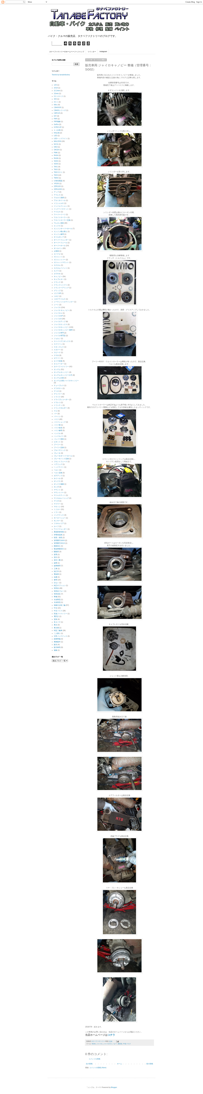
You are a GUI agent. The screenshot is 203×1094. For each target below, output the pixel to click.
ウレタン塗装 (59, 223)
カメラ (56, 271)
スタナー (57, 350)
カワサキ (57, 274)
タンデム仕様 (59, 378)
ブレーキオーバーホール (63, 456)
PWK (56, 153)
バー (55, 414)
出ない (56, 583)
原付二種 (57, 560)
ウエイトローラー (60, 217)
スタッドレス (59, 347)
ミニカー (57, 509)
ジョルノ (57, 338)
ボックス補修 (59, 484)
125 (55, 85)
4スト (56, 102)
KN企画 (57, 133)
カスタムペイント (60, 268)
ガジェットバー (59, 260)
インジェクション (60, 206)
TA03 (56, 175)
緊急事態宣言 (59, 549)
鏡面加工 (57, 546)
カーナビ (57, 254)
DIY (55, 116)
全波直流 (57, 602)
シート (56, 305)
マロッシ (57, 507)
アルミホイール (59, 200)
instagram (103, 51)
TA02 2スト (58, 172)
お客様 (56, 251)
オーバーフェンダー (61, 240)
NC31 (56, 144)
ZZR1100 (57, 186)
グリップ (57, 291)
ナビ (55, 411)
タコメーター (59, 364)
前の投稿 (149, 1064)
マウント (57, 490)
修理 (55, 580)
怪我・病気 (58, 538)
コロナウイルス (59, 299)
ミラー (56, 512)
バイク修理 (58, 430)
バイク (56, 419)
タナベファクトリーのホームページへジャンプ (66, 52)
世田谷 (120, 1044)
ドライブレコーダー (61, 400)
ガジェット (58, 257)
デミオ (56, 391)
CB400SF (57, 107)
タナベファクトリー (61, 367)
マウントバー (59, 492)
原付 (55, 557)
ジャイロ (99, 1044)
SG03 (56, 164)
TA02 (56, 169)
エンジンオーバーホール (63, 229)
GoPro (56, 124)
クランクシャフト (60, 285)
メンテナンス (59, 515)
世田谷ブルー (59, 591)
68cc (55, 105)
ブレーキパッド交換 (61, 459)
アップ (56, 192)
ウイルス (57, 212)
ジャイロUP (58, 316)
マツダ (56, 501)
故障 (55, 563)
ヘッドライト (59, 467)
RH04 (56, 155)
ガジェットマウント (61, 262)
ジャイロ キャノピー (61, 310)
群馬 (55, 554)
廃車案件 (57, 642)
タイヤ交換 (58, 361)
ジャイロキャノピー (110, 1044)
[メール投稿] (117, 1041)
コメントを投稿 (94, 1059)
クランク (57, 282)
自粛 (55, 577)
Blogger (114, 1087)
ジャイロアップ (59, 321)
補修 (55, 650)
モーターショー (59, 518)
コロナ (56, 296)
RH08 (56, 158)
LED (55, 136)
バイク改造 (58, 428)
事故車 (56, 574)
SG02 (94, 1044)
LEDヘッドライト (60, 138)
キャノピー (58, 276)
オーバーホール (59, 246)
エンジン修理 (59, 234)
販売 (55, 645)
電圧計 (56, 616)
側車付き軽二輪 (59, 605)
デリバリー (58, 394)
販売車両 (57, 647)
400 (55, 99)
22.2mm (57, 91)
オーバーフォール (60, 243)
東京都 (56, 628)
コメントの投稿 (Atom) (97, 1068)
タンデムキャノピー (61, 372)
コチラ (111, 1035)
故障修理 (57, 566)
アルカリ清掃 (59, 198)
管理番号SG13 (59, 543)
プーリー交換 (59, 447)
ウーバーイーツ (59, 214)
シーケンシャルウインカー (64, 302)
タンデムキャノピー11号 (63, 375)
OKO (55, 147)
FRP (55, 119)
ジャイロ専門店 (59, 336)
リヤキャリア (59, 523)
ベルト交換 (58, 473)
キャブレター (59, 279)
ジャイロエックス (60, 324)
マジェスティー (59, 495)
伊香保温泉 (58, 535)
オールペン (58, 248)
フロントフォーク (60, 462)
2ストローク (58, 96)
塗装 (55, 619)
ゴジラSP (57, 293)
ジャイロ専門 (59, 333)
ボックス (57, 481)
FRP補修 (57, 122)
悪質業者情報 (59, 532)
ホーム (119, 1064)
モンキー (57, 521)
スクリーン (58, 344)
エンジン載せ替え (60, 231)
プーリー (57, 445)
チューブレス (59, 385)
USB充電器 (58, 181)
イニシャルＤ (59, 203)
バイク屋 (57, 425)
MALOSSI (57, 141)
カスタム (57, 265)
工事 (55, 569)
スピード (57, 352)
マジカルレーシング (61, 498)
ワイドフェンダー (60, 529)
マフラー (57, 504)
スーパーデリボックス (62, 341)
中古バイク (127, 1044)
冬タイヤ (57, 622)
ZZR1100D (58, 189)
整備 (55, 597)
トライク (57, 397)
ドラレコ (57, 402)
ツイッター (92, 52)
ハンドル (57, 433)
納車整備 (57, 639)
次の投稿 (89, 1064)
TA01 (56, 167)
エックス (57, 226)
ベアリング (58, 464)
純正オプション (59, 585)
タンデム (57, 369)
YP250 (56, 184)
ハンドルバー (59, 436)
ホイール (57, 478)
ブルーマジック (59, 450)
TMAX (56, 178)
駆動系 (56, 552)
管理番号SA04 (59, 540)
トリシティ (58, 405)
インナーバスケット (61, 209)
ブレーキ (57, 453)
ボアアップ (58, 476)
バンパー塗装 (59, 439)
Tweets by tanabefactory (61, 75)
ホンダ (56, 487)
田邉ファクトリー (60, 614)
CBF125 (57, 113)
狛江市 (56, 571)
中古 (55, 608)
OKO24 (56, 150)
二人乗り (57, 633)
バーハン (57, 416)
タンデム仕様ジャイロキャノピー (66, 381)
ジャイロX (58, 319)
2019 (56, 88)
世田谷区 (57, 594)
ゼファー (57, 358)
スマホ (56, 355)
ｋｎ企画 (57, 130)
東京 (55, 625)
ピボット (57, 442)
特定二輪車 (58, 630)
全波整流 (57, 600)
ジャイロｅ (58, 313)
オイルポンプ (59, 237)
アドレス (57, 195)
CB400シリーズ (60, 110)
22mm (56, 93)
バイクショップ (59, 422)
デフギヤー (58, 388)
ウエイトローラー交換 (62, 220)
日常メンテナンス (60, 636)
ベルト (56, 470)
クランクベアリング (61, 288)
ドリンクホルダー (60, 408)
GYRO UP (57, 127)
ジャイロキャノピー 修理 (63, 330)
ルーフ (56, 526)
